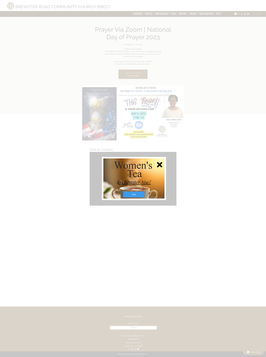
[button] (159, 164)
